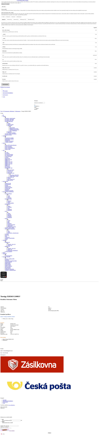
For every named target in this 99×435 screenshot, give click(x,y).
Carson (8, 196)
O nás (4, 96)
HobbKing (9, 200)
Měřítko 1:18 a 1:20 (8, 162)
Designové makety (8, 134)
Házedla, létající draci (9, 121)
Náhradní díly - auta (8, 167)
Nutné (4, 16)
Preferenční (8, 16)
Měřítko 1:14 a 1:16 (8, 161)
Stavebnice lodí (8, 186)
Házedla (8, 123)
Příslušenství (9, 210)
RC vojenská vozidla (9, 155)
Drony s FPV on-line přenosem (10, 145)
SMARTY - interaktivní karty (10, 270)
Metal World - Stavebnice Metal (11, 260)
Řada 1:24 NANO (10, 169)
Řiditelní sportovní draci (14, 128)
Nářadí (6, 239)
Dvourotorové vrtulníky (9, 137)
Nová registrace (7, 87)
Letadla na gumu (10, 124)
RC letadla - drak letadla (9, 119)
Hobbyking (9, 215)
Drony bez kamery (8, 146)
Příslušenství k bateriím (11, 226)
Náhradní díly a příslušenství (12, 250)
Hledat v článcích (36, 109)
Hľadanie (36, 100)
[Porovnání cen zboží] (3, 277)
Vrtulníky (4, 135)
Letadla (4, 116)
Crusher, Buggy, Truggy (14, 176)
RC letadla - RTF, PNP (9, 120)
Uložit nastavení (5, 84)
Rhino (8, 222)
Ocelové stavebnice (8, 255)
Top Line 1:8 (9, 172)
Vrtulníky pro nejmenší (9, 141)
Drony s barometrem (8, 147)
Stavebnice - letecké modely (10, 118)
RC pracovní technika (9, 154)
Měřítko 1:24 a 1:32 (8, 163)
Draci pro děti (12, 127)
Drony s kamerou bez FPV (10, 148)
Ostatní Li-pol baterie (11, 224)
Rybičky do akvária (8, 187)
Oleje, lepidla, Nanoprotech (10, 228)
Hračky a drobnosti (8, 266)
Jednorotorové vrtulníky (9, 138)
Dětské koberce (8, 268)
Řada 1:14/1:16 (10, 180)
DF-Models (9, 207)
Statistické (13, 16)
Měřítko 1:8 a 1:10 (8, 159)
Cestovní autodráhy (8, 251)
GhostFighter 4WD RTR (14, 175)
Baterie (6, 218)
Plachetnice (7, 189)
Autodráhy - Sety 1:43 (11, 248)
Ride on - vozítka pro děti (9, 258)
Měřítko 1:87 (7, 165)
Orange (8, 195)
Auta (4, 150)
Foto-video (7, 235)
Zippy (8, 221)
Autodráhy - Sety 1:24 (11, 244)
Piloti (6, 236)
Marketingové (19, 16)
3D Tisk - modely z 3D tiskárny (10, 133)
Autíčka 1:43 (9, 249)
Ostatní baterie (10, 225)
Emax (8, 208)
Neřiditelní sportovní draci (14, 129)
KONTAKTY (5, 94)
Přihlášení (2, 87)
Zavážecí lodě (7, 188)
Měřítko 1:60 (7, 164)
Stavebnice (5, 253)
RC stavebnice (7, 166)
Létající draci (9, 125)
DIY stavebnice (8, 267)
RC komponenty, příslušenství (8, 111)
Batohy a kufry (7, 149)
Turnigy (8, 201)
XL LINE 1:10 (10, 170)
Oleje (8, 230)
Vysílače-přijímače (8, 193)
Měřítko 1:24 (7, 242)
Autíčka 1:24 (9, 245)
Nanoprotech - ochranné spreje (12, 232)
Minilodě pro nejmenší (9, 190)
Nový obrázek (11, 430)
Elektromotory (17, 111)
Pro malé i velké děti (6, 256)
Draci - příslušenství (13, 130)
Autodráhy (5, 240)
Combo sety (9, 209)
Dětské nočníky (8, 263)
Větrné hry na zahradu (11, 132)
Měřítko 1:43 (7, 246)
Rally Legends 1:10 (10, 179)
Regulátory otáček (8, 198)
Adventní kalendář (8, 261)
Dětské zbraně (7, 262)
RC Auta (6, 152)
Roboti (4, 252)
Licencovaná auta (8, 156)
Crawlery (6, 157)
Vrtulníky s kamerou (8, 142)
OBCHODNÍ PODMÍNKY (8, 92)
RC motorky (7, 153)
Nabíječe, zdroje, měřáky (9, 227)
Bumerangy (9, 131)
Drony (4, 143)
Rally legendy (7, 158)
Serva (6, 211)
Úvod (1, 111)
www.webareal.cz (11, 405)
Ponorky (6, 185)
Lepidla (8, 231)
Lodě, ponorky (5, 181)
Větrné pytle (7, 237)
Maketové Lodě (8, 183)
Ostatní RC (9, 197)
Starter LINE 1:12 (10, 177)
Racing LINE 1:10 (10, 173)
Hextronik (9, 214)
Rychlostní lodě (8, 184)
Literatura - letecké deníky (9, 238)
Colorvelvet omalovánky (9, 269)
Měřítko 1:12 (7, 160)
